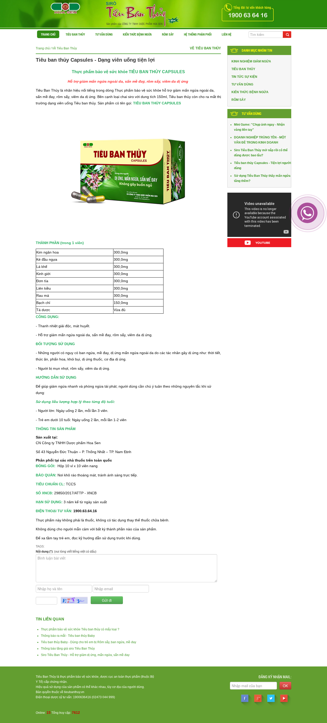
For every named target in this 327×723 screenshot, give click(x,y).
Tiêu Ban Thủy (75, 34)
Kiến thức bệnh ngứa (137, 34)
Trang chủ (48, 34)
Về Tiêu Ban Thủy (64, 48)
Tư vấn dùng (104, 34)
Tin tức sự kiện (244, 77)
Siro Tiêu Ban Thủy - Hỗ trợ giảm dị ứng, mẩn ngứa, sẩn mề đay (85, 655)
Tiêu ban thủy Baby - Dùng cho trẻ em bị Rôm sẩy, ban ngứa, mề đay (88, 642)
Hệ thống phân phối (198, 34)
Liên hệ (226, 34)
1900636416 (82, 697)
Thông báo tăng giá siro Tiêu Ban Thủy (68, 648)
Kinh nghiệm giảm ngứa (251, 61)
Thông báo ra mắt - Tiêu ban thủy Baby (68, 636)
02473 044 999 (103, 697)
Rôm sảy (168, 34)
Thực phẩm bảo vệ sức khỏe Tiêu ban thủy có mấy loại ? (80, 629)
